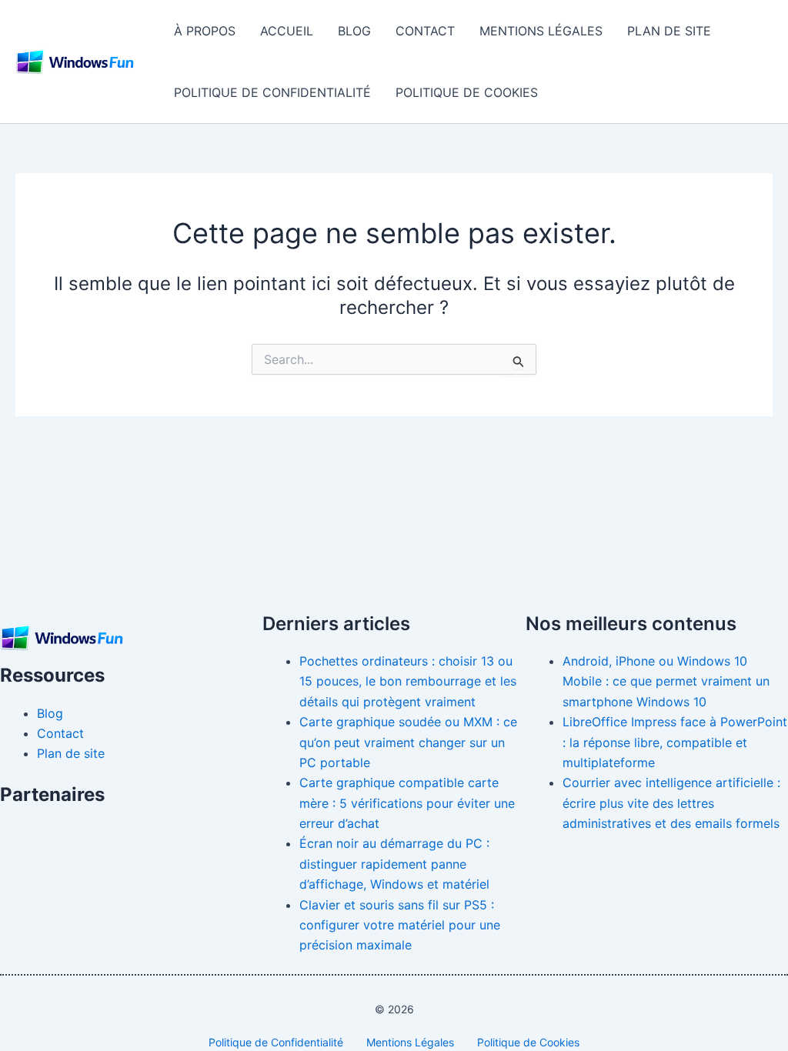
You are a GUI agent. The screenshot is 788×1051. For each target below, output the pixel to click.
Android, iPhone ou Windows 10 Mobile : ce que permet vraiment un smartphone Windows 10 (666, 681)
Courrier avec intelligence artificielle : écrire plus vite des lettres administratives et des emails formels (671, 803)
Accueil (286, 30)
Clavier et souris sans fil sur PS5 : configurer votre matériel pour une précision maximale (399, 925)
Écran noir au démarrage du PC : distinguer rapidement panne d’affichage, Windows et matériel (394, 864)
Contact (425, 30)
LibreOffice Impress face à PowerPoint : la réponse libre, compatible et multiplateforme (675, 742)
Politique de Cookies (467, 92)
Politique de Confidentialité (272, 92)
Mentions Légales (541, 30)
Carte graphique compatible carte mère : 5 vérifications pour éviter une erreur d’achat (407, 803)
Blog (354, 30)
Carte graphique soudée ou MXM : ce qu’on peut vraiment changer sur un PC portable (408, 742)
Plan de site (669, 30)
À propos (204, 30)
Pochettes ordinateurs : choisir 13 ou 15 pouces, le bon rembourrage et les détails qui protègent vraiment (407, 681)
